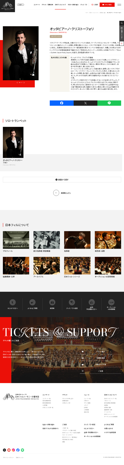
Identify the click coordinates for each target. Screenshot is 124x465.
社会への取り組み (73, 4)
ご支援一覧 (65, 428)
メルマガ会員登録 (110, 432)
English (20, 4)
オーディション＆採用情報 (110, 416)
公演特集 (44, 405)
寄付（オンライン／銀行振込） (69, 437)
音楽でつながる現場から (50, 428)
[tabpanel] (21, 53)
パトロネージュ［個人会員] (69, 430)
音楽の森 (86, 412)
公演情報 (86, 410)
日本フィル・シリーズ (109, 414)
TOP (86, 12)
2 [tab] (20, 82)
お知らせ (86, 400)
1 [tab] (19, 82)
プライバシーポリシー (8, 457)
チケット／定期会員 (47, 4)
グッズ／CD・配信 (89, 424)
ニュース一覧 (87, 398)
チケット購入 (108, 5)
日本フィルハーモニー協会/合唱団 (71, 432)
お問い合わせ (108, 428)
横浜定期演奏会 (46, 403)
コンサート (37, 4)
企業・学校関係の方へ (91, 432)
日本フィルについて (60, 4)
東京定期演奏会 (46, 400)
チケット (64, 395)
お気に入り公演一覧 (47, 407)
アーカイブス (107, 412)
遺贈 (63, 442)
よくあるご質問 (109, 424)
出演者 (86, 407)
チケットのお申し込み (67, 398)
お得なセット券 (66, 403)
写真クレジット (19, 457)
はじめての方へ (89, 428)
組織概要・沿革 (108, 410)
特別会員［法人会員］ (67, 439)
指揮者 (106, 405)
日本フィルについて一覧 (110, 398)
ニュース (86, 395)
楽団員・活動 (103, 12)
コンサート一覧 (46, 398)
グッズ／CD (83, 4)
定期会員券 (65, 400)
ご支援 (96, 4)
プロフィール (107, 400)
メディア (86, 405)
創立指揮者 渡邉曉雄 (109, 403)
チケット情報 (87, 403)
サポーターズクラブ (67, 435)
